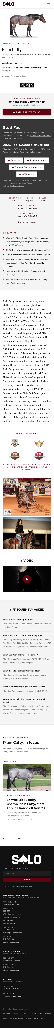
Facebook (6, 1013)
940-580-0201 (8, 967)
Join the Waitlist (28, 112)
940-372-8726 (8, 993)
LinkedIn (33, 1013)
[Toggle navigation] (48, 4)
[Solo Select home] (8, 4)
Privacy (28, 1018)
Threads (24, 1013)
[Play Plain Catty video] (27, 579)
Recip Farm (8, 979)
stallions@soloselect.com (40, 135)
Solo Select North (11, 951)
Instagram (16, 1013)
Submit (27, 880)
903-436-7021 (8, 911)
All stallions (13, 839)
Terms (36, 1018)
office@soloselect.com (12, 914)
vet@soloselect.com (10, 923)
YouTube (48, 1013)
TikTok (40, 1013)
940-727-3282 (8, 939)
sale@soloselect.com (11, 942)
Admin (43, 1018)
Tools (5, 1018)
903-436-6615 (8, 930)
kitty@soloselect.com (11, 970)
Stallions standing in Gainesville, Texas (17, 886)
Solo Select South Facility (15, 895)
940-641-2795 (8, 920)
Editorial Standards (16, 1018)
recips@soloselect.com (12, 996)
